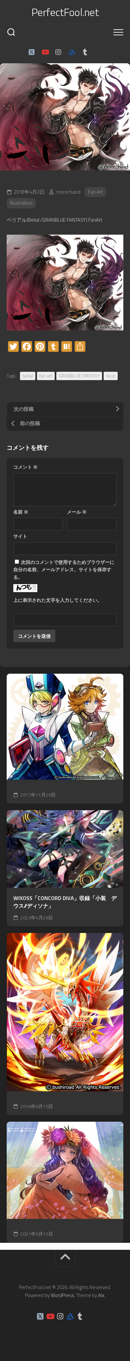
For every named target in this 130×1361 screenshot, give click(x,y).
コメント (25, 466)
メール (77, 511)
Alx (101, 1295)
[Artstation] (71, 52)
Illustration (21, 203)
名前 (20, 511)
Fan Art (95, 192)
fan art (45, 375)
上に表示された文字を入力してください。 (57, 599)
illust (110, 375)
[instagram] (58, 52)
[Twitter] (31, 52)
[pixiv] (98, 52)
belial (27, 375)
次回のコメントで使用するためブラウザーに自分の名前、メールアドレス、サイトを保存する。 (63, 569)
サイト (20, 536)
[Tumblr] (85, 52)
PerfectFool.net (65, 12)
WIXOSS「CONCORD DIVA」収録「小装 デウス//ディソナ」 (65, 901)
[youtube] (45, 52)
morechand (68, 192)
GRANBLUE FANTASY (79, 375)
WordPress (62, 1295)
